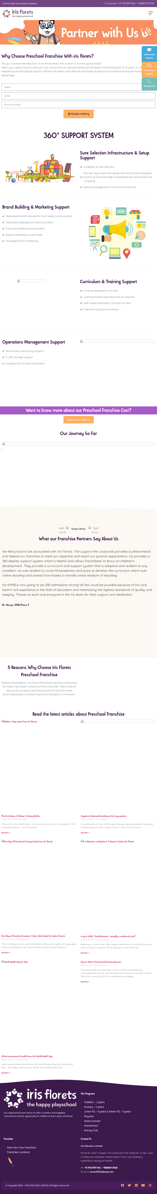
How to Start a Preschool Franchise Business (101, 962)
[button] (150, 14)
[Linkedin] (136, 1185)
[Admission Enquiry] (149, 50)
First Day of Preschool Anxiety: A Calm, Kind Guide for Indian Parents (33, 936)
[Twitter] (129, 1185)
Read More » (6, 833)
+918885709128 (110, 1168)
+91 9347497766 (92, 1168)
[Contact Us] (149, 81)
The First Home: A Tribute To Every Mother (21, 816)
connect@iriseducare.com (102, 1172)
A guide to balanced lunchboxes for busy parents (104, 816)
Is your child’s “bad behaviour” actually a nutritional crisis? (108, 936)
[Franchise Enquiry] (149, 65)
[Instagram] (150, 1185)
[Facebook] (122, 1185)
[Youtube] (143, 1185)
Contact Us (149, 86)
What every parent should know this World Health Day (27, 1056)
